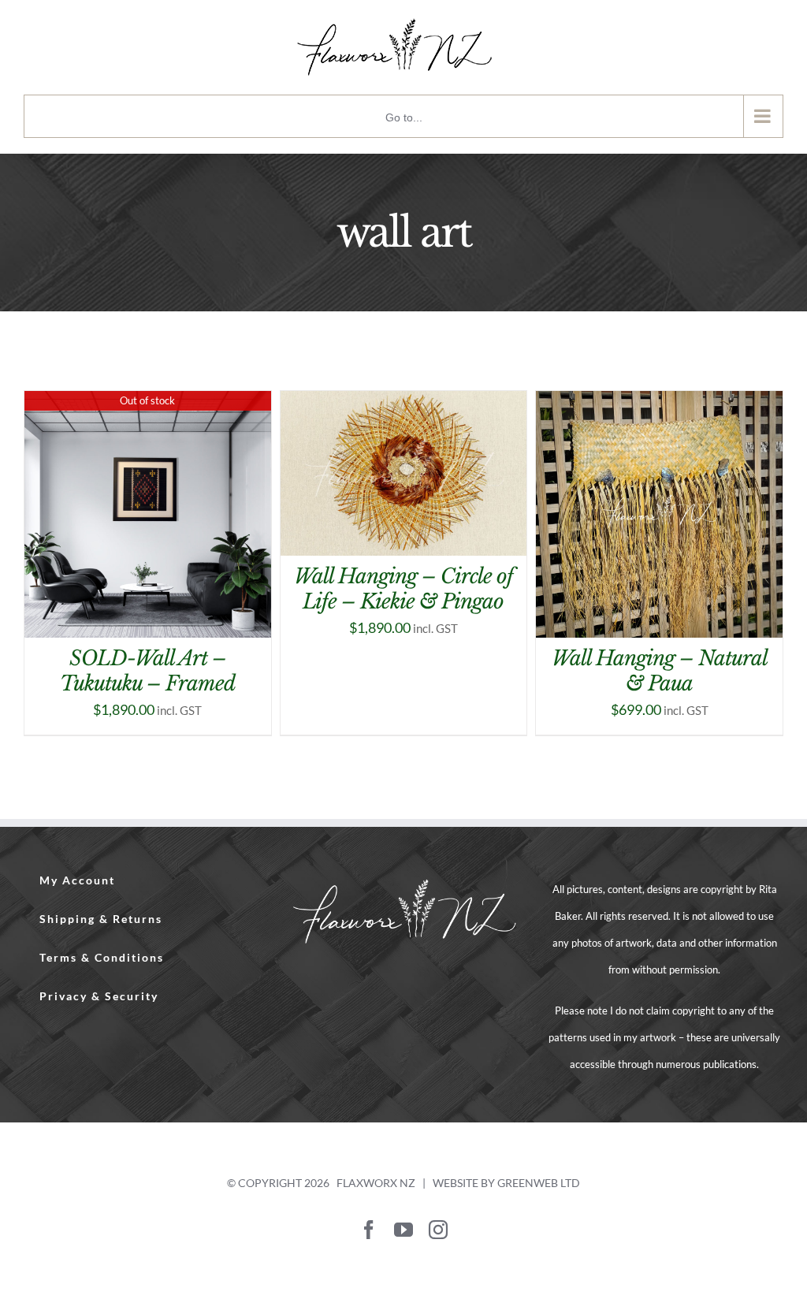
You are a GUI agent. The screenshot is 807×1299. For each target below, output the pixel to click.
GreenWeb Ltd (538, 1182)
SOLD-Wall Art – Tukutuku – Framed (148, 671)
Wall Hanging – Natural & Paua (660, 671)
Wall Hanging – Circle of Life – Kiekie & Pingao (403, 589)
